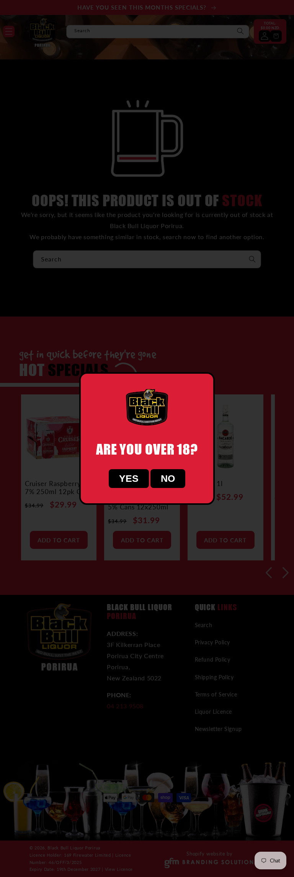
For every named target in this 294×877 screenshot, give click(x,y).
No (168, 478)
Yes (129, 478)
